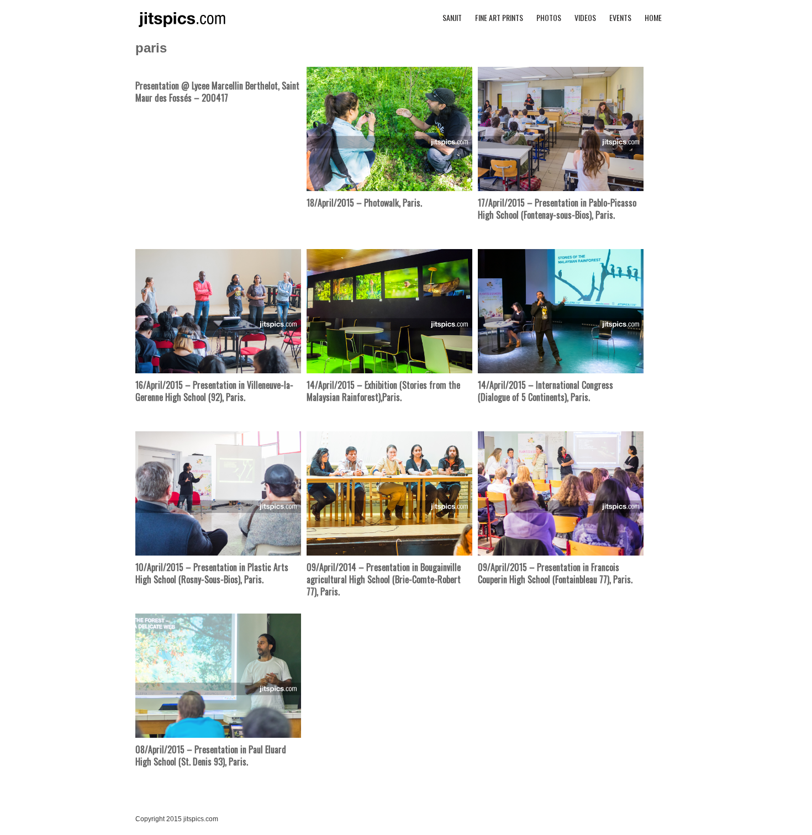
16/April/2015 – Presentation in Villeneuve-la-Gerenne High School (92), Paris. (214, 391)
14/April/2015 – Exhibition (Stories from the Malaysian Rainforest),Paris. (383, 391)
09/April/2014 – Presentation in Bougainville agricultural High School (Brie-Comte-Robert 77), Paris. (384, 580)
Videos (585, 17)
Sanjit (452, 17)
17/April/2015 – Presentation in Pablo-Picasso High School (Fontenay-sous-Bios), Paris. (557, 208)
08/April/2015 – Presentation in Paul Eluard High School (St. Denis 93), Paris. (210, 755)
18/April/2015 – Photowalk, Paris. (364, 202)
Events (620, 17)
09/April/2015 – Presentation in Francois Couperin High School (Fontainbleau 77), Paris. (555, 573)
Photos (548, 17)
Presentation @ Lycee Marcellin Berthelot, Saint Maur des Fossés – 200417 (217, 91)
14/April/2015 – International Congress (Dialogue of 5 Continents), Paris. (545, 391)
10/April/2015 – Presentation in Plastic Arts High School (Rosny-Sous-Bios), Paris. (211, 573)
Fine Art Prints (499, 17)
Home (653, 17)
